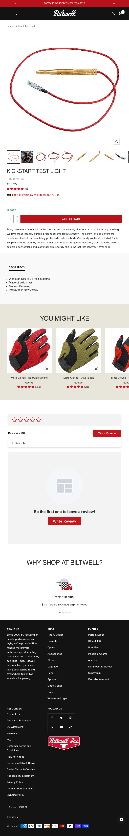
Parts (51, 672)
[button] (17, 188)
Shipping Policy (15, 794)
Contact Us (13, 714)
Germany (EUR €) (18, 807)
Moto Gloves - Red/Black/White (29, 377)
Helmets (52, 641)
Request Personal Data (20, 788)
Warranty (12, 733)
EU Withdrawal (15, 726)
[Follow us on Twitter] (61, 718)
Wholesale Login (57, 698)
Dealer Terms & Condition (21, 769)
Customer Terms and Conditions (19, 748)
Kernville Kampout (98, 679)
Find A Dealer (55, 634)
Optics (51, 647)
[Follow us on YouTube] (61, 727)
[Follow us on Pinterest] (52, 727)
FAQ (9, 739)
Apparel (52, 679)
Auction (92, 660)
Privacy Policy (15, 782)
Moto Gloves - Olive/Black (78, 377)
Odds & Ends (55, 685)
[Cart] (120, 13)
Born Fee (93, 647)
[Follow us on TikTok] (70, 727)
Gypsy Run (94, 672)
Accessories (55, 653)
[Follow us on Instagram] (70, 718)
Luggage (53, 666)
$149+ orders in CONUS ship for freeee (64, 604)
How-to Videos (15, 756)
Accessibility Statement (20, 775)
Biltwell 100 (94, 641)
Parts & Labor (96, 634)
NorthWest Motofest (100, 666)
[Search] (15, 13)
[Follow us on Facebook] (52, 718)
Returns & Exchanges (19, 720)
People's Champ (98, 653)
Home (10, 26)
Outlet (51, 692)
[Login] (113, 13)
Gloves (52, 660)
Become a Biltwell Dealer (21, 763)
